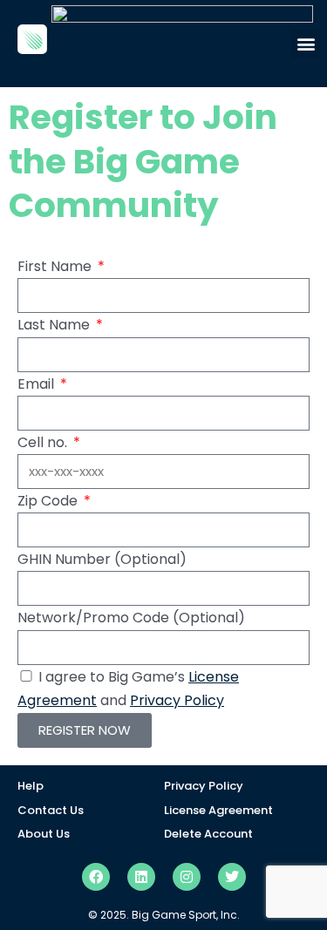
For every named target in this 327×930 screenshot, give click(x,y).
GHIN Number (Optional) (102, 559)
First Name (56, 266)
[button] (305, 44)
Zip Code (49, 501)
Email (37, 384)
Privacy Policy (177, 700)
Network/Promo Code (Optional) (131, 618)
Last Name (55, 325)
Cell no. (44, 442)
